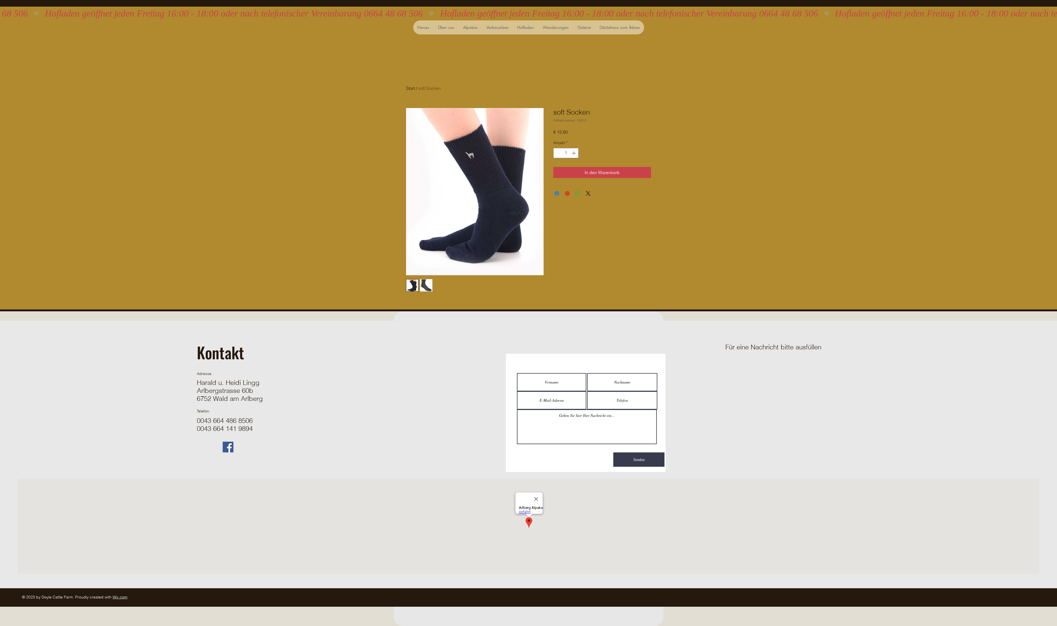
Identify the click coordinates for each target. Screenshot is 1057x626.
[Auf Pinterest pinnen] (567, 193)
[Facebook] (228, 447)
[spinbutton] (566, 153)
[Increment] (574, 153)
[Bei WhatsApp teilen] (577, 193)
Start (410, 88)
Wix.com (120, 597)
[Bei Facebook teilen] (557, 193)
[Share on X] (588, 193)
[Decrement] (557, 153)
